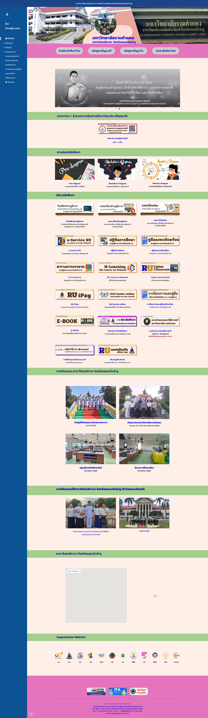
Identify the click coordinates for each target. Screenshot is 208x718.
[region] (104, 3)
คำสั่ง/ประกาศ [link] (10, 77)
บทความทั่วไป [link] (10, 73)
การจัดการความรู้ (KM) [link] (13, 69)
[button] (205, 10)
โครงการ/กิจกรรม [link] (11, 60)
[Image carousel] (117, 89)
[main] (117, 116)
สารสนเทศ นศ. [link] (10, 51)
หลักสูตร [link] (8, 47)
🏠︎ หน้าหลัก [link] (9, 38)
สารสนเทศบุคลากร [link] (12, 56)
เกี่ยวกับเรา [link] (9, 43)
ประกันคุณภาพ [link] (10, 64)
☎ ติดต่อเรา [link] (10, 82)
